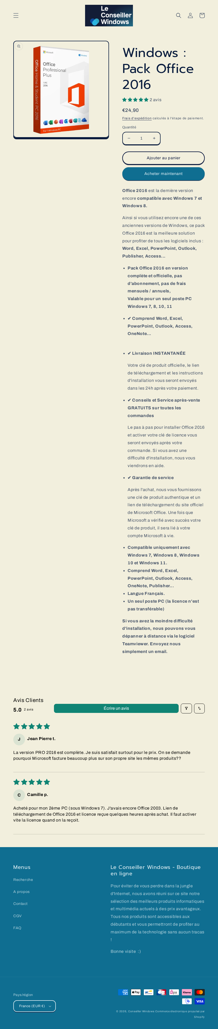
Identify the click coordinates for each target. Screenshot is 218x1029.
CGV (17, 916)
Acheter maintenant (163, 174)
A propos (21, 892)
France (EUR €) (32, 1006)
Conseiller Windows (141, 1011)
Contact (20, 904)
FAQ (17, 928)
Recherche (23, 880)
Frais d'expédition (137, 118)
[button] (16, 15)
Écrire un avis (116, 708)
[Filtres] (186, 708)
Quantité (129, 127)
